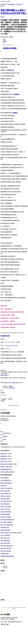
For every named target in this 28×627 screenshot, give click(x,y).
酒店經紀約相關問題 (5, 514)
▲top (2, 390)
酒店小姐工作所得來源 (6, 517)
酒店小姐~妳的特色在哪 (6, 501)
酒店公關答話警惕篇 (5, 498)
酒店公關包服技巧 (5, 477)
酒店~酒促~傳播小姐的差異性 (7, 471)
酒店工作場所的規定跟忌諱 (7, 524)
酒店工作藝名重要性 (5, 540)
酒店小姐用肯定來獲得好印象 (7, 519)
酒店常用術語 (4, 485)
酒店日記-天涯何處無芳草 (6, 488)
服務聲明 (14, 608)
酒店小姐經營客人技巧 (6, 493)
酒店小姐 (11, 70)
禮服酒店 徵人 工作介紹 (6, 458)
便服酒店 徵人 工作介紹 (6, 453)
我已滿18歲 (3, 624)
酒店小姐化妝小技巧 (5, 509)
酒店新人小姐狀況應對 (6, 506)
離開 (7, 624)
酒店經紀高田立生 (5, 375)
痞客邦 (14, 382)
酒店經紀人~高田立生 (5, 496)
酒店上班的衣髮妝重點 (6, 551)
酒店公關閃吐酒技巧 (5, 504)
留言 (17, 382)
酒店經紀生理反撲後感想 (6, 483)
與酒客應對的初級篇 (5, 530)
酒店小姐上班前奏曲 (5, 490)
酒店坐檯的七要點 (5, 527)
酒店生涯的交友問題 (5, 543)
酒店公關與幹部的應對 (6, 511)
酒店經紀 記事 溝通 (9, 48)
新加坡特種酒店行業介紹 (6, 469)
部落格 (4, 41)
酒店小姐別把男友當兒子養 (7, 545)
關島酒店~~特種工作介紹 (6, 466)
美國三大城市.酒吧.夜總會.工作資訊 (9, 464)
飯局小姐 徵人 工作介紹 (6, 461)
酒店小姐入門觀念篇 (5, 535)
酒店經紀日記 (12, 387)
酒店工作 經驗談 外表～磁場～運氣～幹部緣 (11, 532)
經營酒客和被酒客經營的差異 (7, 556)
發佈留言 (2, 400)
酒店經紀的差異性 (5, 553)
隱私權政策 (23, 607)
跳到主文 (3, 16)
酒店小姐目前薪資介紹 (6, 480)
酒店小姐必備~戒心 (5, 538)
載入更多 (2, 392)
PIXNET (6, 607)
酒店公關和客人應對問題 (6, 522)
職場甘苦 (11, 37)
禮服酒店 (17, 94)
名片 (4, 42)
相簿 (4, 39)
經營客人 (15, 112)
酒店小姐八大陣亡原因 (6, 548)
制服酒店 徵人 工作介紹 (6, 456)
